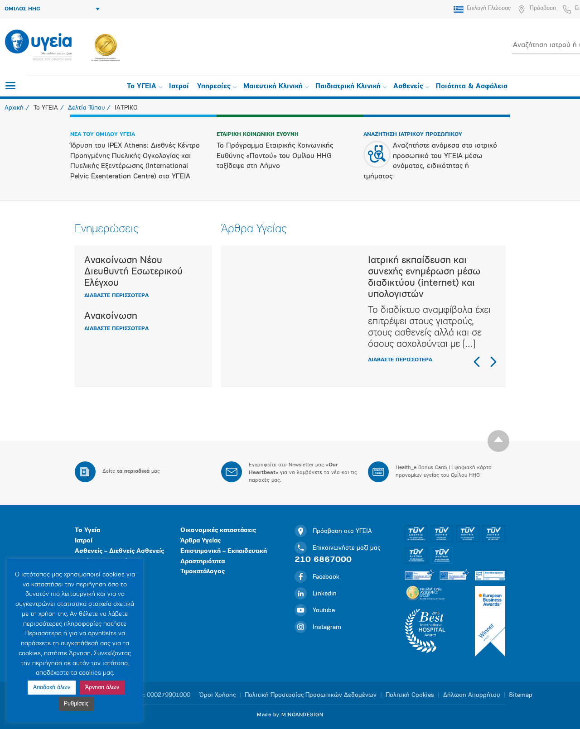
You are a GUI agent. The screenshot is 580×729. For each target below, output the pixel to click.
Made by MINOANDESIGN (290, 715)
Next (493, 362)
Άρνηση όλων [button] (102, 688)
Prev (477, 362)
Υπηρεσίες (214, 86)
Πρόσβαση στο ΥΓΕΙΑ (342, 531)
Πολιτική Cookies (410, 695)
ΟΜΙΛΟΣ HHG (22, 9)
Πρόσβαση (543, 8)
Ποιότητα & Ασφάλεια (472, 86)
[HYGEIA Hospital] (38, 46)
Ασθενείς (408, 86)
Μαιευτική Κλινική (273, 86)
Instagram (327, 627)
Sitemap (520, 695)
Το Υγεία (87, 530)
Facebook (326, 577)
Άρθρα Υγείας (200, 540)
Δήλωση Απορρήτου (471, 695)
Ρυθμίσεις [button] (76, 704)
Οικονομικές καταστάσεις (218, 530)
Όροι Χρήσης (217, 695)
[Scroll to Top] (498, 441)
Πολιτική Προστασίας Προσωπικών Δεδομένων (311, 695)
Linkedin (325, 593)
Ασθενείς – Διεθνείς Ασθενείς (119, 551)
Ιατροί (179, 86)
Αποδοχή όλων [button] (51, 688)
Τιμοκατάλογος (202, 571)
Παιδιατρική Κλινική (348, 86)
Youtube (324, 610)
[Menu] (10, 85)
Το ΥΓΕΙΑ (141, 86)
